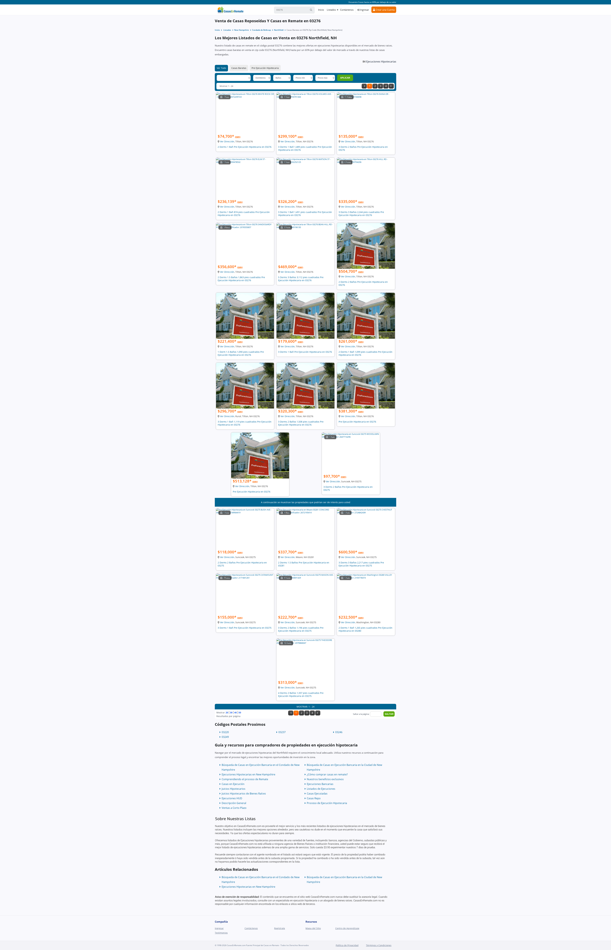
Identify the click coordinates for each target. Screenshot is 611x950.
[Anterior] (364, 86)
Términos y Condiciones (378, 945)
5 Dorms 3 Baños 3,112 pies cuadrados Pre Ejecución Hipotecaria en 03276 (300, 279)
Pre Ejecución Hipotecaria (265, 67)
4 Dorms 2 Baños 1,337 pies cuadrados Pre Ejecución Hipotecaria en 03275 (300, 694)
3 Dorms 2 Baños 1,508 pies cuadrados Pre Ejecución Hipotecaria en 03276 (300, 423)
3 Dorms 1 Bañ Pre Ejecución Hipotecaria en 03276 (305, 351)
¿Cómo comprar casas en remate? (327, 774)
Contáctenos (347, 9)
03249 (225, 737)
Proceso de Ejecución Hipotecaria (327, 803)
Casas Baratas (238, 67)
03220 (225, 732)
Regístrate (279, 928)
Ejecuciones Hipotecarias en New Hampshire (248, 774)
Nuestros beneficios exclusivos (325, 779)
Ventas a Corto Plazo (234, 808)
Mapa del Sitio (313, 928)
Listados (331, 9)
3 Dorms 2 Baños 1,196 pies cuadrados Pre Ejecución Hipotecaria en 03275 (300, 629)
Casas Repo (314, 798)
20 (227, 712)
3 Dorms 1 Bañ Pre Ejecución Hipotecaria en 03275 (244, 627)
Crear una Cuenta (385, 9)
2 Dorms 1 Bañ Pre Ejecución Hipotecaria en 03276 (244, 146)
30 (231, 712)
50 (240, 712)
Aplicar (345, 77)
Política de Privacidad (347, 945)
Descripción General (234, 803)
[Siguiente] (391, 86)
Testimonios (221, 932)
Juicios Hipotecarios (233, 789)
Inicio (321, 9)
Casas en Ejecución (233, 784)
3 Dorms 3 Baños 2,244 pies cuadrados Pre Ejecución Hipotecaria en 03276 (361, 214)
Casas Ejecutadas (317, 793)
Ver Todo (221, 67)
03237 (282, 732)
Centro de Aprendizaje (347, 928)
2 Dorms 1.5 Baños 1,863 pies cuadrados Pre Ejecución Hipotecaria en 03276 (241, 279)
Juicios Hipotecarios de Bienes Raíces (244, 793)
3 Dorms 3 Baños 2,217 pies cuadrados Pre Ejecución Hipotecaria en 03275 (361, 564)
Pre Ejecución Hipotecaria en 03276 (357, 421)
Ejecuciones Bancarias (320, 784)
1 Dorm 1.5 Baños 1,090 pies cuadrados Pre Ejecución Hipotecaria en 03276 (241, 353)
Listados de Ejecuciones (321, 789)
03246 (338, 732)
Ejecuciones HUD (232, 798)
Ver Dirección (227, 141)
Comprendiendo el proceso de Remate (245, 779)
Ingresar (364, 9)
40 (235, 712)
